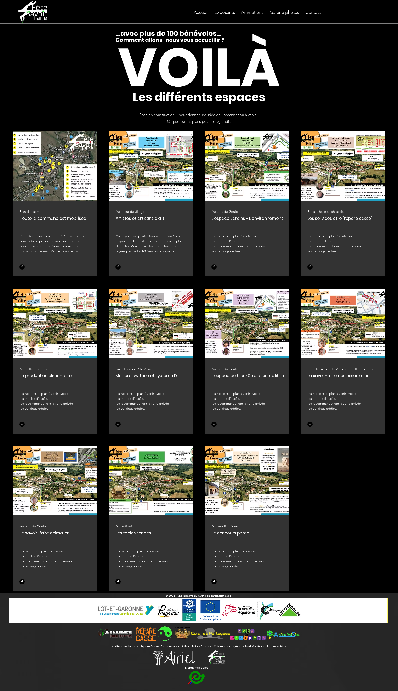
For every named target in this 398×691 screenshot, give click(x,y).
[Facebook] (22, 267)
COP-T (202, 595)
